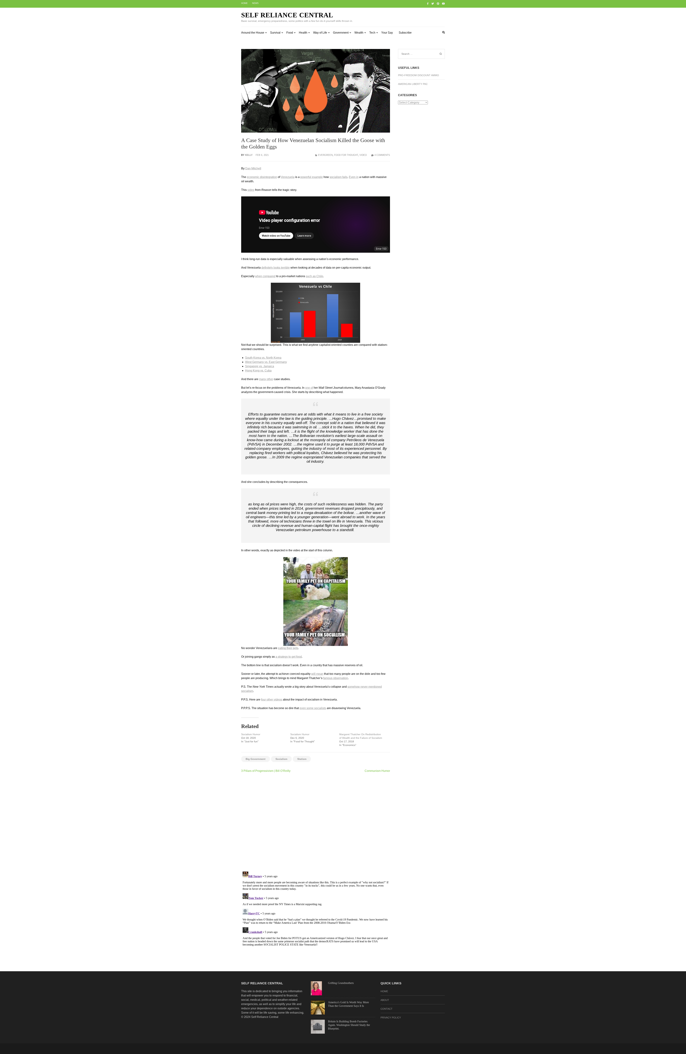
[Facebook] (428, 3)
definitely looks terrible (275, 267)
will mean (317, 673)
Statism (301, 759)
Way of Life (320, 32)
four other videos (271, 699)
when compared (265, 276)
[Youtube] (443, 3)
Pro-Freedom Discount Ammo (418, 75)
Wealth (358, 32)
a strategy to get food (288, 656)
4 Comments (382, 155)
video (250, 189)
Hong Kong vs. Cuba (258, 370)
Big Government (255, 759)
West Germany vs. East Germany (266, 361)
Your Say (387, 32)
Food (289, 32)
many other (266, 379)
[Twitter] (432, 3)
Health (303, 32)
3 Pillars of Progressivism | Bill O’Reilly (265, 770)
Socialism (281, 759)
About (385, 1000)
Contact (386, 1008)
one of (309, 387)
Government (341, 32)
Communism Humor (377, 770)
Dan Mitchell (253, 168)
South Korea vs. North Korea (263, 357)
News (255, 3)
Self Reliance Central (287, 15)
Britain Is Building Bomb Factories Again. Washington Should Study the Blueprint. (349, 1025)
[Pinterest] (438, 3)
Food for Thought (346, 155)
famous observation (335, 678)
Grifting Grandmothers (341, 982)
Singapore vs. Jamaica (259, 366)
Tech (372, 32)
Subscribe (405, 32)
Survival (275, 32)
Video (363, 155)
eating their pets (288, 648)
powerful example (311, 177)
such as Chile (314, 276)
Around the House (252, 32)
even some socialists (313, 708)
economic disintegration (262, 177)
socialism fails (338, 177)
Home (244, 3)
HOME (384, 991)
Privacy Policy (391, 1017)
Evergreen (325, 155)
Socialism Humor (250, 734)
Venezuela (287, 177)
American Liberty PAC (413, 84)
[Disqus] (315, 822)
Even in (354, 177)
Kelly (249, 155)
